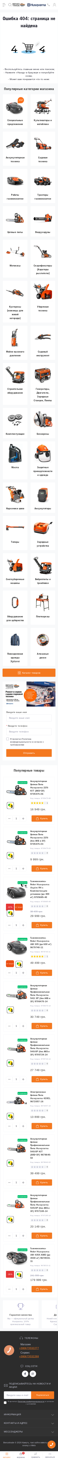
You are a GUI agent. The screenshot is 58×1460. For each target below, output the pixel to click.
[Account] (54, 4)
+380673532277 (29, 1348)
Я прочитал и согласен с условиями (31, 1403)
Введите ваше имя (16, 712)
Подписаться (42, 1395)
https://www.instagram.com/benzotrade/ (33, 1374)
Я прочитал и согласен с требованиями (27, 742)
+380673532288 (29, 1356)
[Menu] (4, 4)
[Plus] (23, 818)
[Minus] (9, 818)
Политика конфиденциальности (31, 1401)
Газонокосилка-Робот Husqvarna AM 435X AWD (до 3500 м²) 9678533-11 (40, 1254)
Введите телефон (17, 726)
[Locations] (48, 4)
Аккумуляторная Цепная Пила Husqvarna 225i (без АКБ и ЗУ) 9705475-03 (39, 837)
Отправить (29, 753)
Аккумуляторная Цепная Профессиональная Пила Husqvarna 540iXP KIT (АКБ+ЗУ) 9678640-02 (40, 1148)
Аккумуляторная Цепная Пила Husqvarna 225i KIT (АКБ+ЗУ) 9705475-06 (39, 787)
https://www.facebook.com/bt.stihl (25, 1374)
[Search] (10, 4)
